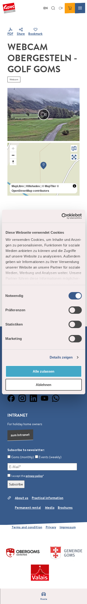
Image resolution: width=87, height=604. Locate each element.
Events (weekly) (49, 457)
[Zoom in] (13, 148)
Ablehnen (43, 385)
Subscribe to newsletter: (26, 450)
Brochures (65, 507)
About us (21, 498)
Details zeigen (61, 357)
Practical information (47, 498)
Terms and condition (27, 527)
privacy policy (34, 476)
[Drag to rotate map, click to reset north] (13, 161)
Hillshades (33, 186)
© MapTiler (49, 186)
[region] (43, 169)
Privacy (51, 527)
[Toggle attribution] (74, 186)
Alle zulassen (43, 371)
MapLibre (18, 186)
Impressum (68, 527)
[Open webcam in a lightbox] (43, 114)
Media (49, 507)
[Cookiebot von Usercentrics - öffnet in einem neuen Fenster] (62, 216)
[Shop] (70, 8)
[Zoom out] (13, 155)
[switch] (75, 310)
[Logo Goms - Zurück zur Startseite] (9, 8)
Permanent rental (28, 507)
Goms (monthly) (22, 457)
